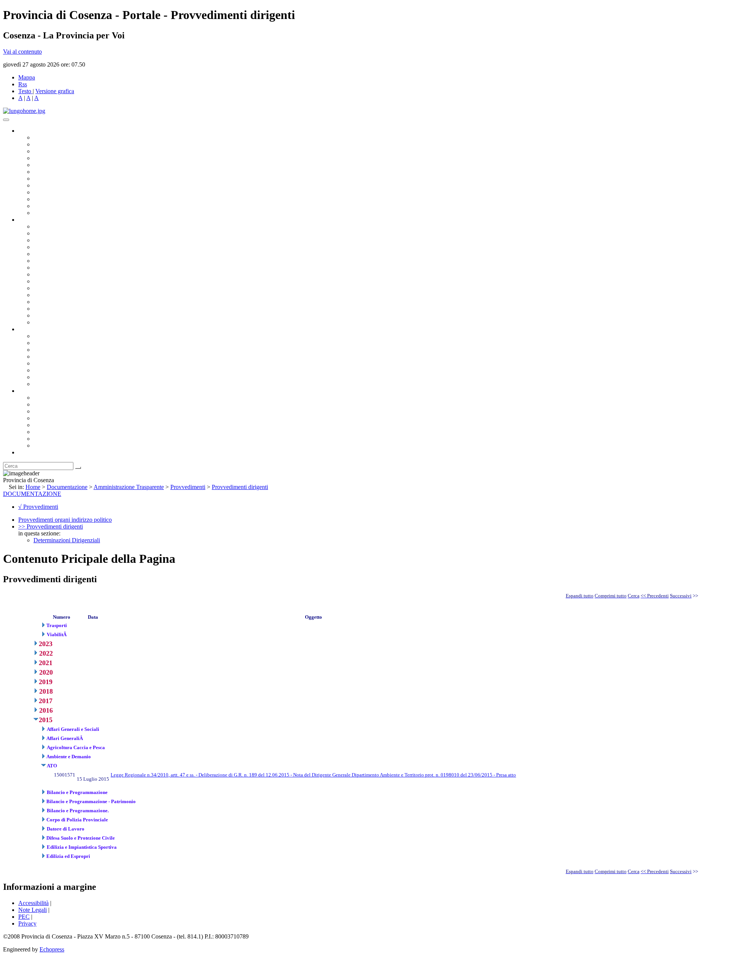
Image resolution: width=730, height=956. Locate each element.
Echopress (52, 949)
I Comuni (44, 432)
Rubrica (27, 452)
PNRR (41, 274)
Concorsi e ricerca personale (67, 349)
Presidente (45, 137)
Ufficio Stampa (51, 199)
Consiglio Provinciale (59, 144)
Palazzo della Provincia (61, 404)
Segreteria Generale (57, 315)
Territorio (44, 425)
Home (32, 487)
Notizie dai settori (54, 206)
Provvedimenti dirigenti (240, 487)
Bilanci (42, 356)
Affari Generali (51, 233)
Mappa (26, 77)
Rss (22, 84)
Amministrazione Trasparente (68, 363)
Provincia (29, 390)
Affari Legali (49, 254)
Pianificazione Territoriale (64, 288)
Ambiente (45, 295)
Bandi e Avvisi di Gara (60, 343)
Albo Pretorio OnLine (59, 336)
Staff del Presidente (56, 322)
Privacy (27, 923)
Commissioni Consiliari (61, 165)
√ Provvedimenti (38, 506)
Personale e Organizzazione (66, 247)
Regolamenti (48, 384)
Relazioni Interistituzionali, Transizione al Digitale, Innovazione (109, 260)
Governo (28, 130)
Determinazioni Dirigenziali (66, 540)
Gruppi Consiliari (54, 171)
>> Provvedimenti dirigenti (50, 526)
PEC (24, 916)
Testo (24, 91)
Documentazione (38, 329)
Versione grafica (54, 91)
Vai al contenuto (22, 51)
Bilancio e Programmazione (66, 240)
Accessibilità (33, 903)
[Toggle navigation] (6, 120)
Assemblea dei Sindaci (60, 158)
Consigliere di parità (57, 178)
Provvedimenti (187, 487)
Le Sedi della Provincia (61, 411)
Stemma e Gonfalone (58, 397)
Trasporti (44, 281)
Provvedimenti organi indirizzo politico (65, 519)
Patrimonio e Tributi (57, 267)
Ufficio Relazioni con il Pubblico (73, 192)
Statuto (41, 377)
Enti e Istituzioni (53, 445)
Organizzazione (37, 219)
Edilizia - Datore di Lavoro (65, 302)
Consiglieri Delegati (57, 151)
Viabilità (43, 308)
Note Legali (32, 910)
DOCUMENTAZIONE (32, 494)
